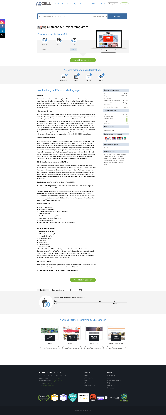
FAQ (108, 383)
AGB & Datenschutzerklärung (115, 380)
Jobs (108, 378)
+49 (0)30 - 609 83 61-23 (59, 381)
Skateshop (107, 154)
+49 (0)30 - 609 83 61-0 (58, 378)
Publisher (57, 4)
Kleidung (106, 160)
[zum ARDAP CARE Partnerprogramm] (94, 333)
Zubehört (106, 158)
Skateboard (113, 154)
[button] (117, 16)
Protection (114, 162)
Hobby (121, 156)
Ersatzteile (120, 162)
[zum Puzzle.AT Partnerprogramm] (72, 333)
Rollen (111, 158)
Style (114, 160)
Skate (118, 154)
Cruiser (106, 156)
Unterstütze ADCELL (90, 385)
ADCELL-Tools (95, 4)
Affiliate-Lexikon (88, 378)
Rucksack (121, 158)
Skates (122, 160)
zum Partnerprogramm (50, 348)
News (86, 375)
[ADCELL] (83, 397)
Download (87, 380)
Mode (110, 160)
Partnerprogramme (85, 4)
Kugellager (116, 158)
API (85, 383)
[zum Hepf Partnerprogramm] (49, 333)
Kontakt (103, 4)
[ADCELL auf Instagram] (2, 21)
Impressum (110, 388)
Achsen (118, 160)
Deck (110, 162)
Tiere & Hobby (107, 148)
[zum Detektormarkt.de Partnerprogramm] (116, 333)
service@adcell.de (48, 385)
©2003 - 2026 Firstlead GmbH (83, 410)
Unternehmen (111, 375)
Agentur (76, 4)
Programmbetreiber (67, 4)
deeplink (106, 164)
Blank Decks (112, 156)
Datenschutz (111, 385)
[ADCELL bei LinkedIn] (2, 30)
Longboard (123, 154)
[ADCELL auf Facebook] (2, 26)
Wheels (106, 162)
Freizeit (117, 156)
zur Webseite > (108, 51)
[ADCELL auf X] (2, 35)
